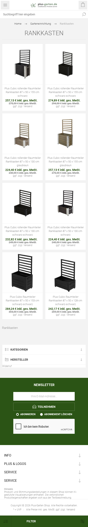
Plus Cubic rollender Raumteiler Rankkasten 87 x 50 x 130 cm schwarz (65, 231)
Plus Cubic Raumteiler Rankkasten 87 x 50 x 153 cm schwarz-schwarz (22, 300)
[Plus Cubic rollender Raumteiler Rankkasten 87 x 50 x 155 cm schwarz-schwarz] (65, 64)
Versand (28, 106)
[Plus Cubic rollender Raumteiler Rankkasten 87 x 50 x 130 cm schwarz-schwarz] (22, 203)
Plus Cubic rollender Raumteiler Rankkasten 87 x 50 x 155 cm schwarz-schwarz (65, 92)
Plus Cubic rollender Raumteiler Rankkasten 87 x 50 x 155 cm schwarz (23, 92)
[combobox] (40, 14)
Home (17, 23)
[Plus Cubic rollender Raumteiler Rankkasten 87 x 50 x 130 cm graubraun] (22, 133)
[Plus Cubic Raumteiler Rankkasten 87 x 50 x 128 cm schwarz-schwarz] (65, 272)
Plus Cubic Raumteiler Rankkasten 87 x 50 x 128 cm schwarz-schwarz (65, 300)
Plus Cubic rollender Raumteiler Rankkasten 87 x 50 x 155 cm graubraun (65, 161)
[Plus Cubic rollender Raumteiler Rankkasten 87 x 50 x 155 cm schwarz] (22, 64)
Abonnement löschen (58, 414)
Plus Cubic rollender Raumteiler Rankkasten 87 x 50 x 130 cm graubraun (23, 161)
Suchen (84, 14)
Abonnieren (27, 414)
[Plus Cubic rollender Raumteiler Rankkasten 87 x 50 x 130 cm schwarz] (65, 203)
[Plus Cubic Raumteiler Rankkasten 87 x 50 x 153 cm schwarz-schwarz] (22, 272)
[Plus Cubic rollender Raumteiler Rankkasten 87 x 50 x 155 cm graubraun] (65, 133)
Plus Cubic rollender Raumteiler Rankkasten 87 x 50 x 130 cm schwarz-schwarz (23, 231)
